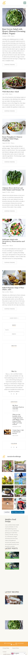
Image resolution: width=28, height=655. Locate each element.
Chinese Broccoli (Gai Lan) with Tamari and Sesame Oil (13, 189)
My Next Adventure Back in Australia (18, 407)
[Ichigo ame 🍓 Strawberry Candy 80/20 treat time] (20, 504)
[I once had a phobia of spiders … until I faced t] (8, 504)
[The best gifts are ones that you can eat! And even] (20, 491)
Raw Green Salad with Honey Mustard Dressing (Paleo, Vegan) (13, 31)
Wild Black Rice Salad (10, 92)
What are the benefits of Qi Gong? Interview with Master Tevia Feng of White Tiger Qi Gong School (18, 419)
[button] (24, 3)
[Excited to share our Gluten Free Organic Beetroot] (8, 491)
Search (14, 334)
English (16, 653)
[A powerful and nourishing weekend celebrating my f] (20, 478)
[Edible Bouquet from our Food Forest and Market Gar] (8, 466)
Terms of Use (15, 648)
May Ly (12, 36)
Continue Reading (9, 64)
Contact (4, 651)
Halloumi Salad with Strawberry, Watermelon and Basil (13, 241)
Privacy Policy (6, 648)
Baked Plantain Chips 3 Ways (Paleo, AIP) (13, 288)
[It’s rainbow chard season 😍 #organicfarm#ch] (8, 478)
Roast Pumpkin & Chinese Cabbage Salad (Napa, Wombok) (12, 139)
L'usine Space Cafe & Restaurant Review (18, 431)
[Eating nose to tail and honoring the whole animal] (20, 466)
